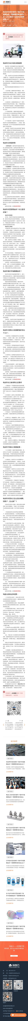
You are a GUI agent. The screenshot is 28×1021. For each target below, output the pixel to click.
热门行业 (15, 25)
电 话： (6, 970)
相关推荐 (14, 741)
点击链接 (10, 37)
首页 (4, 25)
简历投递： (5, 975)
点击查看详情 (9, 772)
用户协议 (5, 1016)
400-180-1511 (12, 970)
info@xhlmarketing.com (14, 973)
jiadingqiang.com (13, 978)
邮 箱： (6, 973)
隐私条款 (9, 1016)
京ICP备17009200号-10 (8, 1011)
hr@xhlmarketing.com (14, 975)
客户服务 (9, 25)
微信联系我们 (17, 206)
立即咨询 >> (14, 955)
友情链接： (5, 978)
